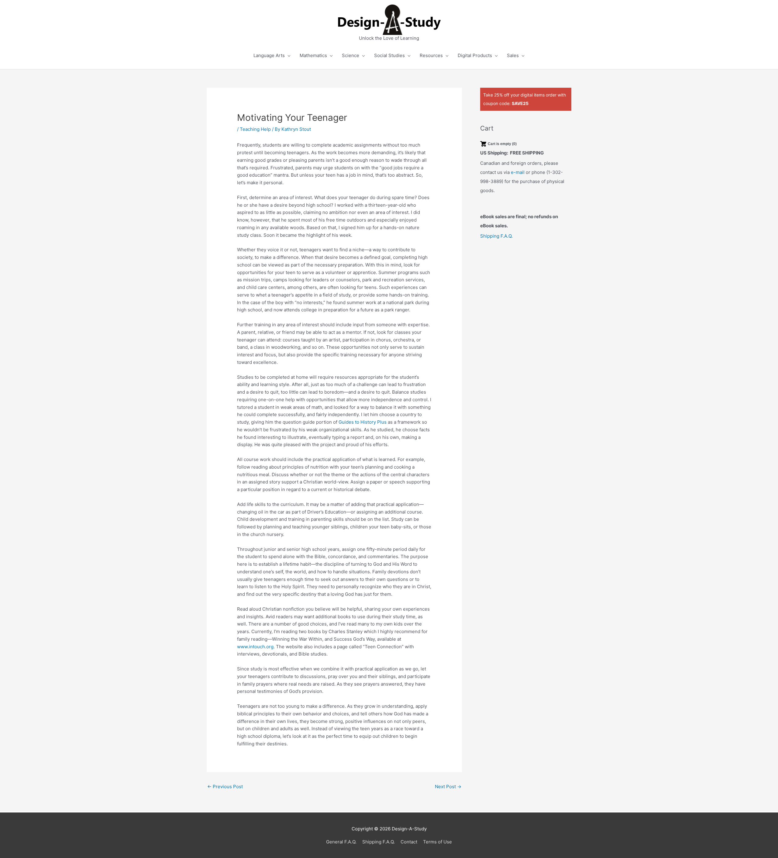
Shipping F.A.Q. (496, 236)
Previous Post (225, 786)
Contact (409, 842)
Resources (431, 55)
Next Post (448, 786)
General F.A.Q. (341, 842)
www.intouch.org (255, 646)
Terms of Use (437, 842)
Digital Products (475, 55)
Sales (513, 55)
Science (350, 55)
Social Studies (389, 55)
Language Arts (269, 55)
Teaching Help (255, 129)
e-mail (518, 172)
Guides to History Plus (363, 422)
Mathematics (313, 55)
